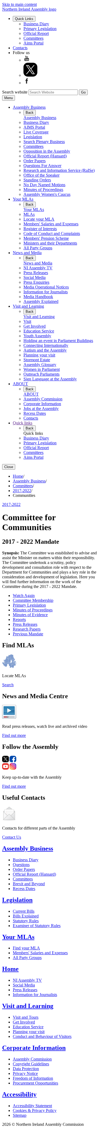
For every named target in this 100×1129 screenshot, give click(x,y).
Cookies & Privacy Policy (35, 1110)
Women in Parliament (41, 369)
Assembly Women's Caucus (46, 194)
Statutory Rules (26, 921)
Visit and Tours (25, 1017)
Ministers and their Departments (50, 243)
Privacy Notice (25, 1073)
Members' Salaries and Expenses (50, 224)
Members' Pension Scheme (46, 238)
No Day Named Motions (44, 184)
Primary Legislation (40, 28)
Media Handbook (38, 296)
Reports (19, 619)
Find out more (14, 735)
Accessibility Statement (32, 1105)
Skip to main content (19, 4)
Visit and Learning (28, 306)
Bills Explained (26, 916)
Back (30, 113)
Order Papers (34, 161)
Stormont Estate (36, 360)
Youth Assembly (37, 336)
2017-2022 (22, 490)
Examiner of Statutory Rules (37, 925)
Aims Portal (33, 43)
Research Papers (27, 629)
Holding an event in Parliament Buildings (58, 340)
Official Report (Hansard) (45, 156)
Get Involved (34, 326)
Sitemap (19, 1115)
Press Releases (35, 272)
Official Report (36, 33)
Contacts (20, 48)
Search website (14, 92)
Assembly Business (29, 107)
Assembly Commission (42, 399)
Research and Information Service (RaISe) (59, 170)
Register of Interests (40, 228)
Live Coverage (36, 132)
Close (8, 467)
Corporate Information (42, 403)
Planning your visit (39, 355)
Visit (27, 321)
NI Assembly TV (38, 268)
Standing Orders (37, 180)
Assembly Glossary (39, 364)
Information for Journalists (45, 292)
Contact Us (11, 837)
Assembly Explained (40, 301)
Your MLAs (23, 199)
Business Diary (36, 24)
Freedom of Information (33, 1078)
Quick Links (24, 19)
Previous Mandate (28, 634)
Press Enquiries (36, 282)
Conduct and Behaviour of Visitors (42, 1036)
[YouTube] (26, 60)
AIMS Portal (34, 127)
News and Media (27, 252)
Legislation (32, 137)
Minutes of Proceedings (43, 189)
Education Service (38, 331)
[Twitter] (30, 75)
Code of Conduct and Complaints (51, 233)
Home (18, 476)
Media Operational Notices (46, 287)
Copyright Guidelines (31, 1064)
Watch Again (24, 595)
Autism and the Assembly (45, 350)
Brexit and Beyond (29, 884)
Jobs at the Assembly (41, 408)
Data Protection (26, 1068)
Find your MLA (26, 948)
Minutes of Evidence (30, 614)
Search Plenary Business (44, 141)
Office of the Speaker (41, 175)
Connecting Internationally (45, 345)
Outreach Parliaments (41, 374)
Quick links (22, 423)
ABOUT (20, 383)
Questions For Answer (42, 165)
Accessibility (19, 1094)
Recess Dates (34, 413)
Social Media (34, 277)
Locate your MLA (38, 219)
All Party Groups (37, 248)
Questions (21, 864)
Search (8, 685)
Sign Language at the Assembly (50, 379)
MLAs (29, 214)
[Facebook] (26, 82)
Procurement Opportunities (35, 1083)
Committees (33, 38)
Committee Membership (33, 600)
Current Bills (23, 911)
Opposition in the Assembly (46, 151)
